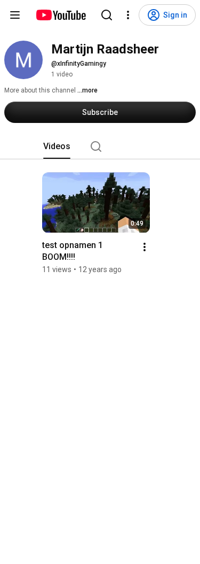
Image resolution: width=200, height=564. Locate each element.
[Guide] (15, 15)
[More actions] (144, 247)
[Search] (106, 15)
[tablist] (100, 146)
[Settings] (128, 15)
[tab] (56, 146)
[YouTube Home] (60, 15)
